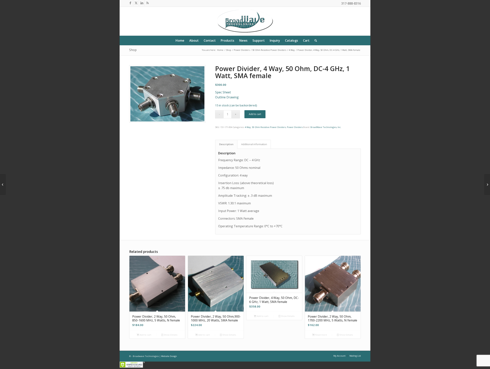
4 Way (248, 127)
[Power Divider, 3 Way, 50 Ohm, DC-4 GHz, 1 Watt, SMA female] (3, 184)
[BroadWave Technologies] (245, 21)
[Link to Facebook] (130, 3)
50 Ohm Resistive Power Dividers (269, 127)
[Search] (314, 40)
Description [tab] (226, 144)
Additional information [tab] (254, 144)
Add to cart (255, 114)
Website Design (169, 356)
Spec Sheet (223, 92)
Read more (321, 334)
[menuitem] (180, 40)
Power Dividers (295, 127)
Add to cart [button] (145, 334)
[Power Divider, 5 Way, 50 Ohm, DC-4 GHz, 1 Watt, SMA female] (487, 184)
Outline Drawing (227, 97)
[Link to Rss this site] (147, 3)
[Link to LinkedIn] (142, 3)
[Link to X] (136, 3)
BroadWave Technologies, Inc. (325, 127)
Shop (133, 50)
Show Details (170, 334)
